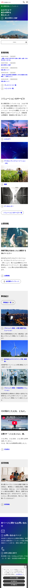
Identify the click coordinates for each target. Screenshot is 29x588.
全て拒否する (14, 581)
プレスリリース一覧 (10, 85)
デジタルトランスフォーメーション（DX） (15, 162)
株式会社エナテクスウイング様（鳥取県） (15, 360)
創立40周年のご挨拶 (11, 18)
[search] (24, 2)
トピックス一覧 (9, 88)
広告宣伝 (7, 449)
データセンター (9, 206)
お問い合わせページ (12, 535)
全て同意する (14, 584)
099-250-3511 (10, 553)
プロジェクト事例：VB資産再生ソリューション (15, 389)
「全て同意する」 (19, 574)
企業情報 (7, 276)
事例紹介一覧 (7, 302)
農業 (5, 184)
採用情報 (7, 504)
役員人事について (5, 70)
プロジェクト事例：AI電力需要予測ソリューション (15, 329)
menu (19, 42)
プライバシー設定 (14, 577)
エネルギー (7, 139)
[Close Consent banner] (25, 567)
